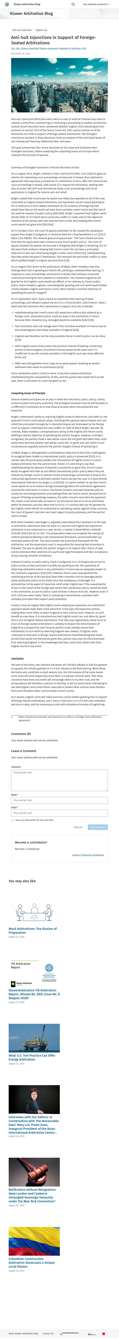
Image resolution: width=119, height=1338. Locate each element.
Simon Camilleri (30, 48)
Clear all (78, 827)
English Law (41, 30)
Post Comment (98, 827)
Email (14, 807)
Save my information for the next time (34, 820)
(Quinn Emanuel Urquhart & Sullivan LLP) (63, 48)
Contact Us (48, 1333)
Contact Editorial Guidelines (88, 855)
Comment (16, 767)
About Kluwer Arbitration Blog (23, 1333)
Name (14, 795)
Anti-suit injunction (22, 30)
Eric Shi (15, 48)
